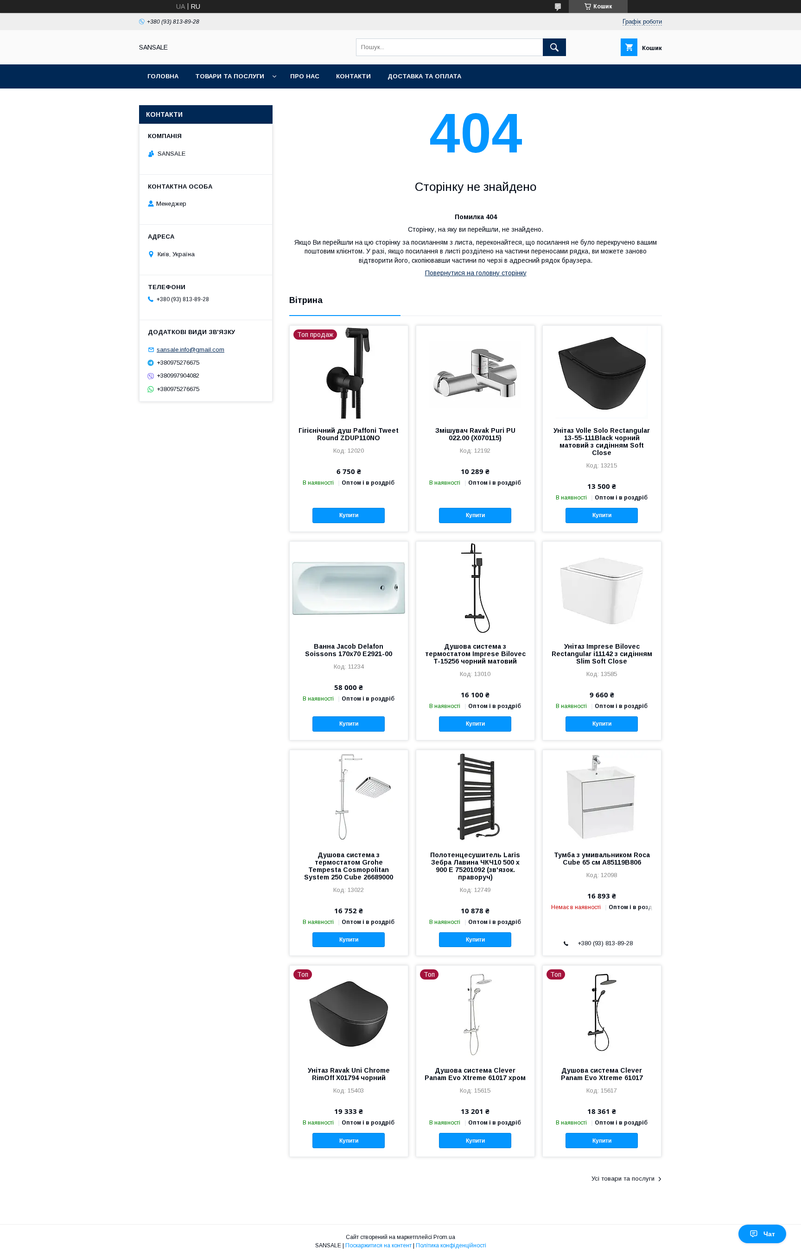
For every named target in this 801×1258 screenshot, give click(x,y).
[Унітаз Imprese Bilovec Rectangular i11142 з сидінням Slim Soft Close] (602, 588)
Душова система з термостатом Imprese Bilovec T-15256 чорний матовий (475, 654)
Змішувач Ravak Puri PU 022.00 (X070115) (475, 434)
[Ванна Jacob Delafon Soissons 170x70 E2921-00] (349, 588)
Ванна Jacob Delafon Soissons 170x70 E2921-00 (348, 650)
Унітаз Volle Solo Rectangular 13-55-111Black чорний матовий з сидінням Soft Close (601, 441)
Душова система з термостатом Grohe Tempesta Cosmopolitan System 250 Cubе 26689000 (348, 866)
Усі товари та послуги (623, 1178)
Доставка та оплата (424, 76)
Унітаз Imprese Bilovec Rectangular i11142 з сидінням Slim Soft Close (602, 654)
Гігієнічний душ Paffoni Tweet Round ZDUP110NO (349, 434)
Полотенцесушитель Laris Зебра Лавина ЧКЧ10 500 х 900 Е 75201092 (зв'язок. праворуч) (475, 866)
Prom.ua (444, 1237)
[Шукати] (554, 47)
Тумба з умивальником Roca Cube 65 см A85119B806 (602, 858)
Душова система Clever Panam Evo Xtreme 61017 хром (475, 1074)
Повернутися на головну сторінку (476, 273)
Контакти (353, 76)
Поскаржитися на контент (378, 1245)
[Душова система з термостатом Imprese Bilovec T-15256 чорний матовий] (475, 588)
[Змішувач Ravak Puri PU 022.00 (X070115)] (475, 372)
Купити (348, 515)
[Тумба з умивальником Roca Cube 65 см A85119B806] (602, 796)
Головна (162, 76)
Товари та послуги (229, 76)
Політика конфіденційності (451, 1245)
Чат (769, 1234)
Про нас (304, 76)
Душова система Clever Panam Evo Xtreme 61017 (602, 1074)
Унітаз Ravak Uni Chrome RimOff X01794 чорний (349, 1074)
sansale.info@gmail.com (190, 349)
